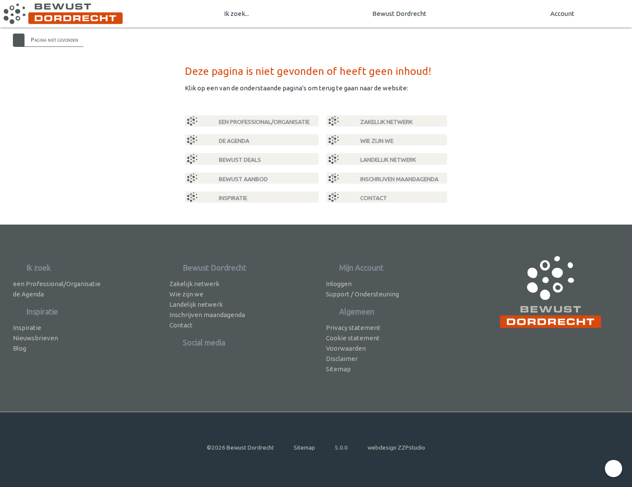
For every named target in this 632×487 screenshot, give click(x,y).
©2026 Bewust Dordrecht (240, 447)
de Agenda (233, 140)
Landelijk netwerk (387, 159)
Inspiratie (232, 197)
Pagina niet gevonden (54, 39)
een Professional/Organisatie (264, 121)
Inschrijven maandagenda (399, 179)
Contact (373, 197)
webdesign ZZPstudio (396, 447)
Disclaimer (342, 358)
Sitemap (338, 369)
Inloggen (339, 283)
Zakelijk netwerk (386, 121)
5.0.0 (341, 447)
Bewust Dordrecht (399, 13)
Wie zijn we (376, 140)
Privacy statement (353, 327)
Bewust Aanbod (243, 179)
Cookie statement (353, 338)
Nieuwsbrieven (35, 338)
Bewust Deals (239, 159)
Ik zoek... (236, 13)
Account (562, 13)
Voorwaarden (346, 348)
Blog (19, 348)
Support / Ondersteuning (362, 294)
